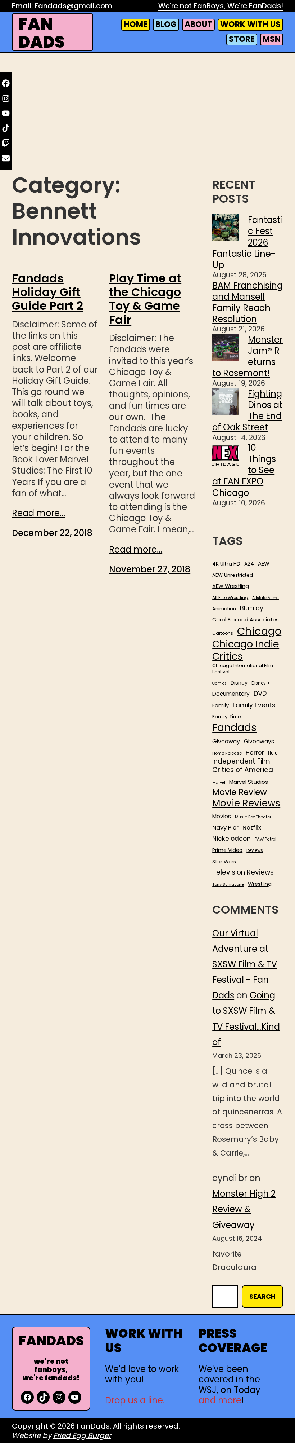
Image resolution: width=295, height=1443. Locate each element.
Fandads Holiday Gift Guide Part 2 (47, 292)
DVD (260, 693)
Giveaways (259, 741)
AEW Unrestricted (232, 575)
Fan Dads (41, 33)
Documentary (231, 694)
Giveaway (226, 741)
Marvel (218, 782)
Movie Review (239, 792)
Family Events (254, 705)
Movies (221, 816)
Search (262, 1296)
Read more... (38, 513)
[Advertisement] (147, 112)
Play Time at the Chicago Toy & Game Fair (145, 299)
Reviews (254, 850)
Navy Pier (225, 827)
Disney (239, 682)
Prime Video (227, 850)
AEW (263, 563)
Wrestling (260, 884)
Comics (219, 683)
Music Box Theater (253, 817)
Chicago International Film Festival (242, 669)
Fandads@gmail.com (73, 6)
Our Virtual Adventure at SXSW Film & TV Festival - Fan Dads (244, 964)
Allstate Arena (265, 597)
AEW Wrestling (230, 586)
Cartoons (222, 633)
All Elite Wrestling (230, 597)
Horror (255, 752)
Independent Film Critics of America (242, 766)
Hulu (273, 753)
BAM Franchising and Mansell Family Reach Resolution (247, 302)
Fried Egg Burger (82, 1435)
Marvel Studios (248, 781)
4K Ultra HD (226, 563)
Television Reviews (243, 872)
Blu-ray (251, 608)
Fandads (234, 728)
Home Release (227, 753)
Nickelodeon (231, 839)
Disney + (260, 683)
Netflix (251, 828)
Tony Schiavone (228, 884)
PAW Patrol (265, 839)
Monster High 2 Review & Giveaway (244, 1209)
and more (220, 1400)
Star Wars (224, 862)
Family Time (226, 717)
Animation (224, 609)
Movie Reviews (246, 803)
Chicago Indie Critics (245, 650)
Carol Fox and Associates (245, 619)
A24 (249, 564)
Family (220, 705)
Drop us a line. (135, 1400)
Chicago (259, 631)
